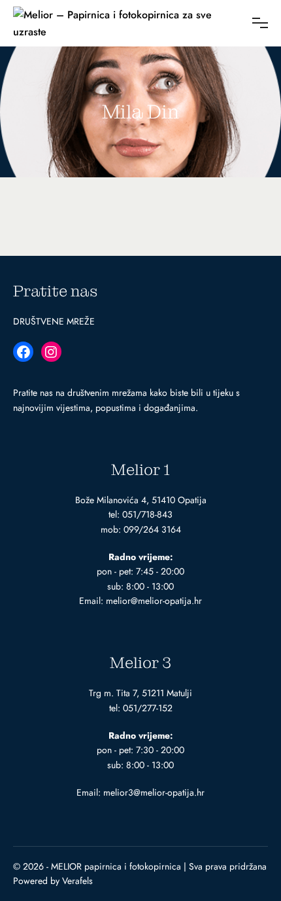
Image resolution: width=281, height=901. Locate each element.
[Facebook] (23, 352)
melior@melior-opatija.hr (154, 600)
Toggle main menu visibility (258, 23)
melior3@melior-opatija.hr (154, 792)
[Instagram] (51, 352)
